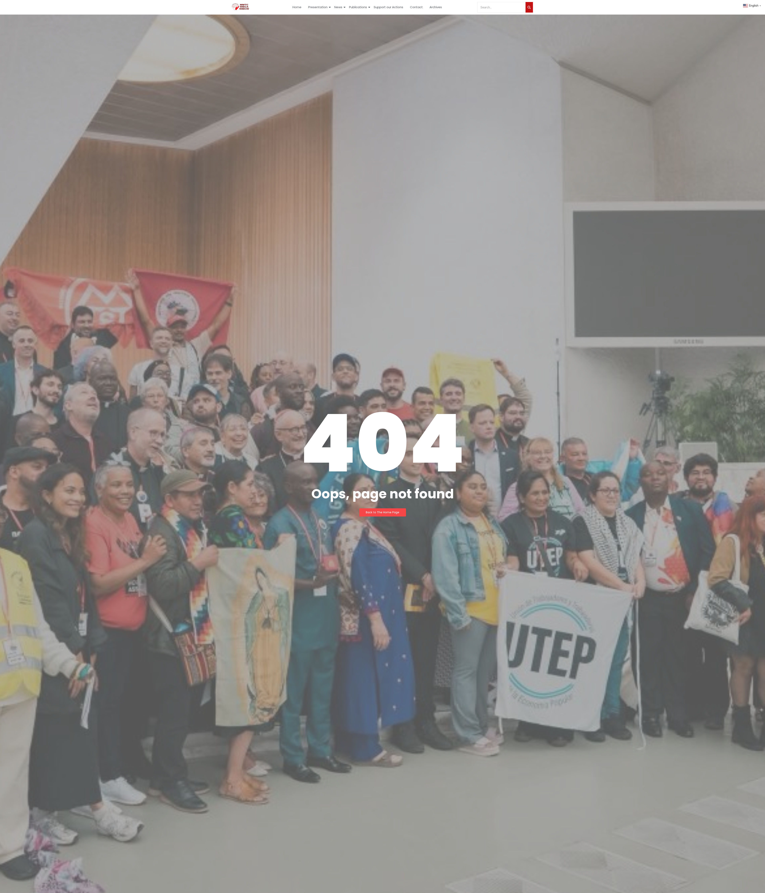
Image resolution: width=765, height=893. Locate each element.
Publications (358, 7)
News (338, 7)
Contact (416, 7)
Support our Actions (388, 7)
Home (296, 7)
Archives (436, 7)
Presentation (318, 7)
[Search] (529, 7)
